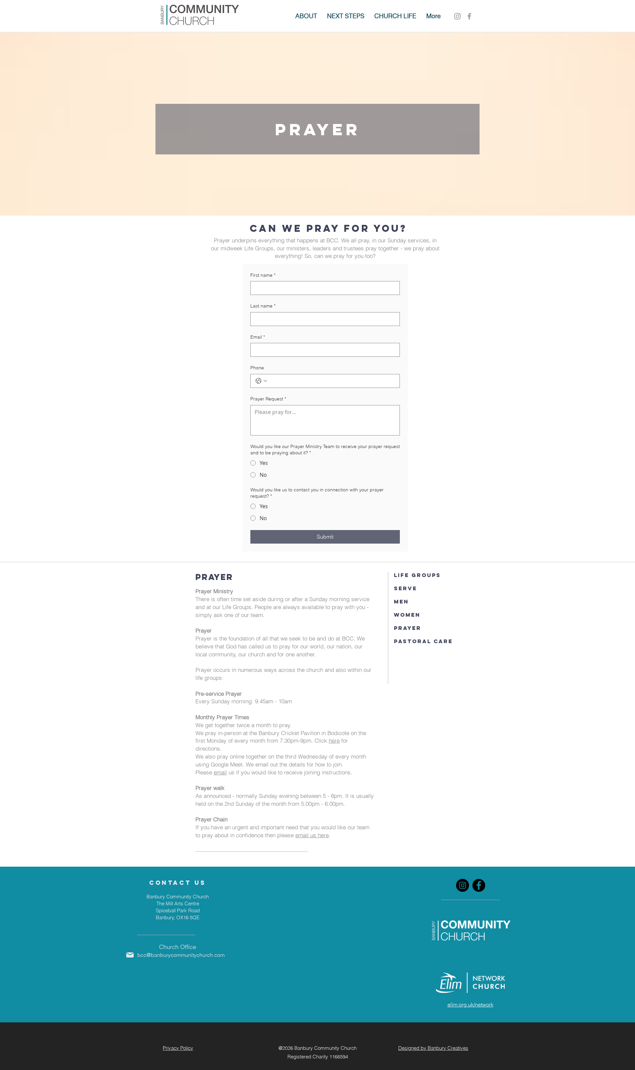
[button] (345, 16)
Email (257, 337)
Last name (262, 306)
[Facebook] (478, 885)
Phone (257, 368)
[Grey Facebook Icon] (469, 16)
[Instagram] (457, 16)
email (220, 772)
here (334, 740)
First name (262, 275)
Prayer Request (268, 399)
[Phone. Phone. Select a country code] (261, 381)
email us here (312, 835)
